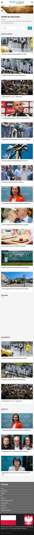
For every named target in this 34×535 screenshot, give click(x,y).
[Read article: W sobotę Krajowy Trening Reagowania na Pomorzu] (17, 152)
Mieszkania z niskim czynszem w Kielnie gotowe (14, 75)
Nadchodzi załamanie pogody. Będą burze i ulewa (14, 54)
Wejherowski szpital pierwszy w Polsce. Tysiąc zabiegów (16, 139)
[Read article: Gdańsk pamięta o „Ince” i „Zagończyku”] (17, 88)
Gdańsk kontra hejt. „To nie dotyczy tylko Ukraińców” (15, 451)
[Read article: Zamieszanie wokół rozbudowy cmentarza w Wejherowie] (17, 195)
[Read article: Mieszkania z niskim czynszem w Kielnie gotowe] (17, 67)
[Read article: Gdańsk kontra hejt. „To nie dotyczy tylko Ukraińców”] (17, 443)
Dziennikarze (4, 490)
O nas (2, 488)
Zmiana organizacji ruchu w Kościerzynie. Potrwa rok (15, 288)
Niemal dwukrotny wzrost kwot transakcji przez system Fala (16, 473)
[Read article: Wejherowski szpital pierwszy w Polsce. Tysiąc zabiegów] (17, 131)
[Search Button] (32, 2)
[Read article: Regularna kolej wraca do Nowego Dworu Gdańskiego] (17, 259)
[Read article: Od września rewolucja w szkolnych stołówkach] (17, 238)
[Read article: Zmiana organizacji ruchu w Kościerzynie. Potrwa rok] (17, 280)
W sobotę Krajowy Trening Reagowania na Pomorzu (15, 160)
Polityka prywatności (6, 510)
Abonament (4, 507)
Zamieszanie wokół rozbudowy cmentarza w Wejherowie (16, 203)
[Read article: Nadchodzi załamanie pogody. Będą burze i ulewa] (17, 46)
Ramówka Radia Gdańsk (7, 500)
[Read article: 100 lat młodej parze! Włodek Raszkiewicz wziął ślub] (17, 216)
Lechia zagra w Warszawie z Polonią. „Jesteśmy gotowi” (16, 118)
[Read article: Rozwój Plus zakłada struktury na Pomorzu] (17, 174)
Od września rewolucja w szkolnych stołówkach (14, 246)
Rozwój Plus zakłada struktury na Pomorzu (13, 182)
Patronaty (3, 505)
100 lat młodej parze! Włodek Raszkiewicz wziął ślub (15, 224)
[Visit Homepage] (17, 2)
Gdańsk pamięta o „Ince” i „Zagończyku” (12, 96)
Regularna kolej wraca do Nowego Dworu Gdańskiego (15, 267)
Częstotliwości (4, 503)
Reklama (3, 493)
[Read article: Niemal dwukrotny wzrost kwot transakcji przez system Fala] (17, 464)
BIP (2, 495)
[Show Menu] (2, 2)
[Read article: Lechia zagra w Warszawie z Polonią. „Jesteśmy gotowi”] (17, 110)
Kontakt (3, 498)
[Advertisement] (17, 316)
